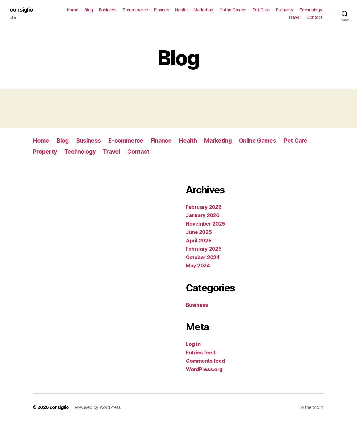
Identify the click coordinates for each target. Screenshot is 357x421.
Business (108, 9)
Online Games (232, 9)
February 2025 (203, 249)
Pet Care (261, 9)
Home (72, 9)
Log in (193, 344)
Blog (89, 9)
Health (181, 9)
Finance (161, 9)
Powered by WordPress (98, 407)
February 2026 (204, 207)
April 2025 (198, 241)
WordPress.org (204, 369)
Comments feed (205, 361)
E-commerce (135, 9)
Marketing (203, 9)
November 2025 (205, 224)
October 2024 (203, 257)
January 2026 (203, 215)
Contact (314, 17)
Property (284, 9)
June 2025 (199, 232)
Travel (294, 17)
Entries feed (201, 353)
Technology (310, 9)
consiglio (21, 10)
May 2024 (198, 266)
